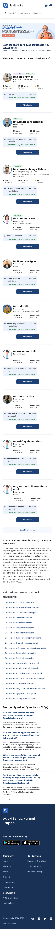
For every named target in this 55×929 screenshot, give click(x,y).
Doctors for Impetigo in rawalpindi (20, 698)
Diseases (14, 50)
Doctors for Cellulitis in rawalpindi (19, 658)
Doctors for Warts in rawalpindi (18, 622)
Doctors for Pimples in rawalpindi (19, 602)
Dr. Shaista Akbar (23, 396)
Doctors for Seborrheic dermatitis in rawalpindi (25, 678)
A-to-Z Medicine (10, 898)
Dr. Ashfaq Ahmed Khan (27, 441)
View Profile (27, 105)
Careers (6, 877)
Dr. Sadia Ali (20, 306)
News (5, 871)
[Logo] (5, 810)
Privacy (14, 923)
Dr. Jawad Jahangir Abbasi (29, 169)
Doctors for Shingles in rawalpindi (19, 627)
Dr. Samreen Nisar (24, 218)
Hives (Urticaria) (28, 50)
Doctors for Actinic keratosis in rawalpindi (23, 673)
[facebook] (39, 918)
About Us (7, 866)
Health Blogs (8, 903)
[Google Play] (11, 842)
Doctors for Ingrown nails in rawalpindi (22, 663)
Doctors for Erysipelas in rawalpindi (20, 693)
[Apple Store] (31, 842)
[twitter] (45, 918)
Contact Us (8, 887)
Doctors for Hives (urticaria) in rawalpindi (23, 638)
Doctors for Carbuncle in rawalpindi (20, 653)
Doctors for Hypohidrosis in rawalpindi (21, 643)
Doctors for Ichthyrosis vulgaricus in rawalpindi (25, 648)
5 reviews (40, 182)
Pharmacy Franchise (37, 861)
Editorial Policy (9, 882)
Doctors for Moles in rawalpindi (18, 617)
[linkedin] (51, 918)
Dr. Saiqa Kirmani (23, 76)
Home (5, 50)
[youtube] (32, 918)
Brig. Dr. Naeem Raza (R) (28, 121)
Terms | (6, 923)
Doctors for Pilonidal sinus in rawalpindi (22, 607)
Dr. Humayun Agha (24, 261)
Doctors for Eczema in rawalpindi (19, 683)
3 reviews (40, 88)
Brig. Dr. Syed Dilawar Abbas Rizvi (30, 488)
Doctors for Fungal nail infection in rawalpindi (25, 688)
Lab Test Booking (35, 871)
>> (13, 799)
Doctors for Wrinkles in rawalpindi (19, 633)
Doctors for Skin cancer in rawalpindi (21, 612)
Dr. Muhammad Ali (24, 351)
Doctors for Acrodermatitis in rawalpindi (22, 668)
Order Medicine (34, 866)
